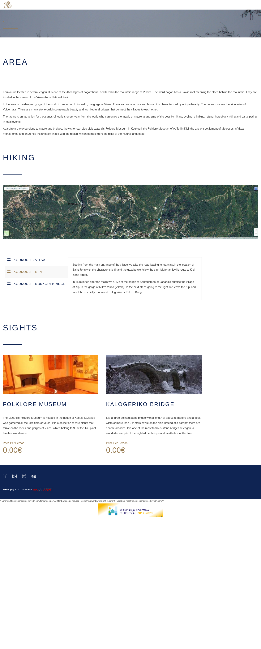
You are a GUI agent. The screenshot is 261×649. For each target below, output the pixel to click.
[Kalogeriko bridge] (154, 373)
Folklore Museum (35, 402)
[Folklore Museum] (50, 373)
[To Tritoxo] (22, 6)
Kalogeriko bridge (140, 402)
